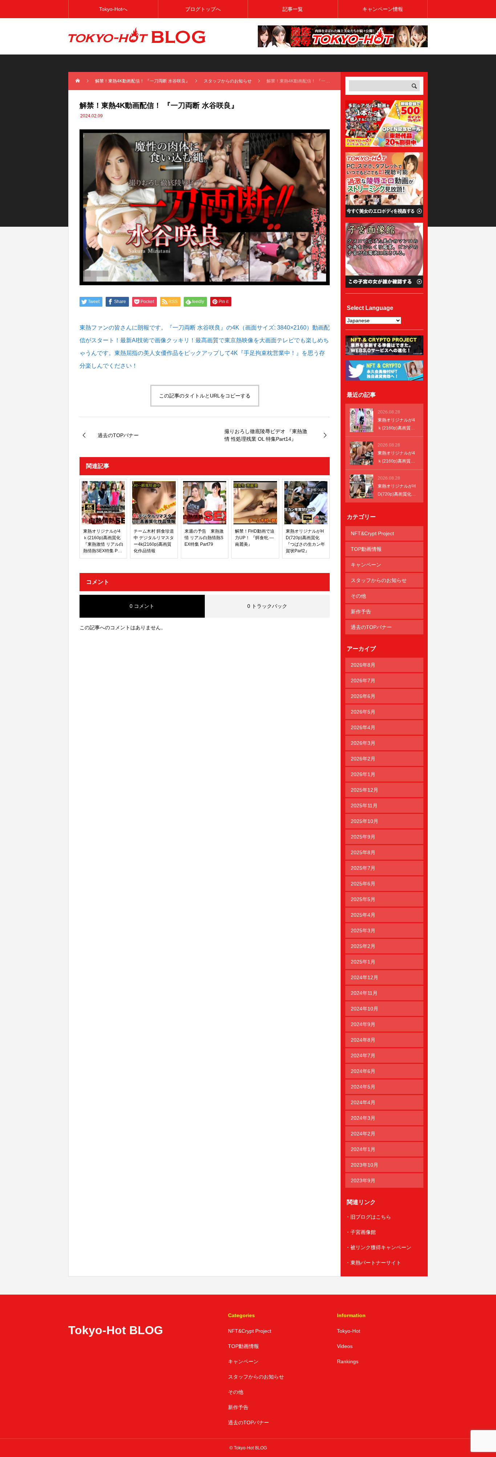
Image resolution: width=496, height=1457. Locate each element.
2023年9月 (363, 1180)
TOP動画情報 (366, 549)
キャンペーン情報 (382, 9)
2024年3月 (363, 1118)
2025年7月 (363, 868)
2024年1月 (363, 1149)
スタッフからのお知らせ (379, 580)
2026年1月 (363, 774)
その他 (358, 596)
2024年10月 (364, 1009)
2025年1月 (363, 962)
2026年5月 (363, 712)
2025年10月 (364, 821)
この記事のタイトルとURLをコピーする (205, 396)
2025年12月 (364, 790)
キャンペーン (366, 565)
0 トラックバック (267, 606)
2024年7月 (363, 1055)
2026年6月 (363, 696)
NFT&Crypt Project (372, 533)
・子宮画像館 (360, 1232)
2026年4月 (363, 727)
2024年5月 (363, 1087)
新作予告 (361, 611)
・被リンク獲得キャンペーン (378, 1247)
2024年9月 (363, 1024)
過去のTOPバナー (371, 627)
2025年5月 (363, 899)
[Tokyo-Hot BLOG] (137, 36)
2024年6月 (363, 1071)
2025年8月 (363, 852)
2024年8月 (363, 1040)
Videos (345, 1346)
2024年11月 (364, 993)
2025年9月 (363, 837)
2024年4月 (363, 1102)
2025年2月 (363, 946)
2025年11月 (364, 805)
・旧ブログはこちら (368, 1217)
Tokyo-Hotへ (113, 9)
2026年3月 (363, 743)
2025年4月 (363, 915)
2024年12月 (364, 977)
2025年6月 (363, 884)
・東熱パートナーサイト (373, 1263)
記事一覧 (292, 9)
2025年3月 (363, 930)
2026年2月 (363, 759)
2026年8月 (363, 665)
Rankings (347, 1361)
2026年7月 (363, 680)
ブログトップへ (203, 9)
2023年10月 (364, 1165)
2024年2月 (363, 1134)
